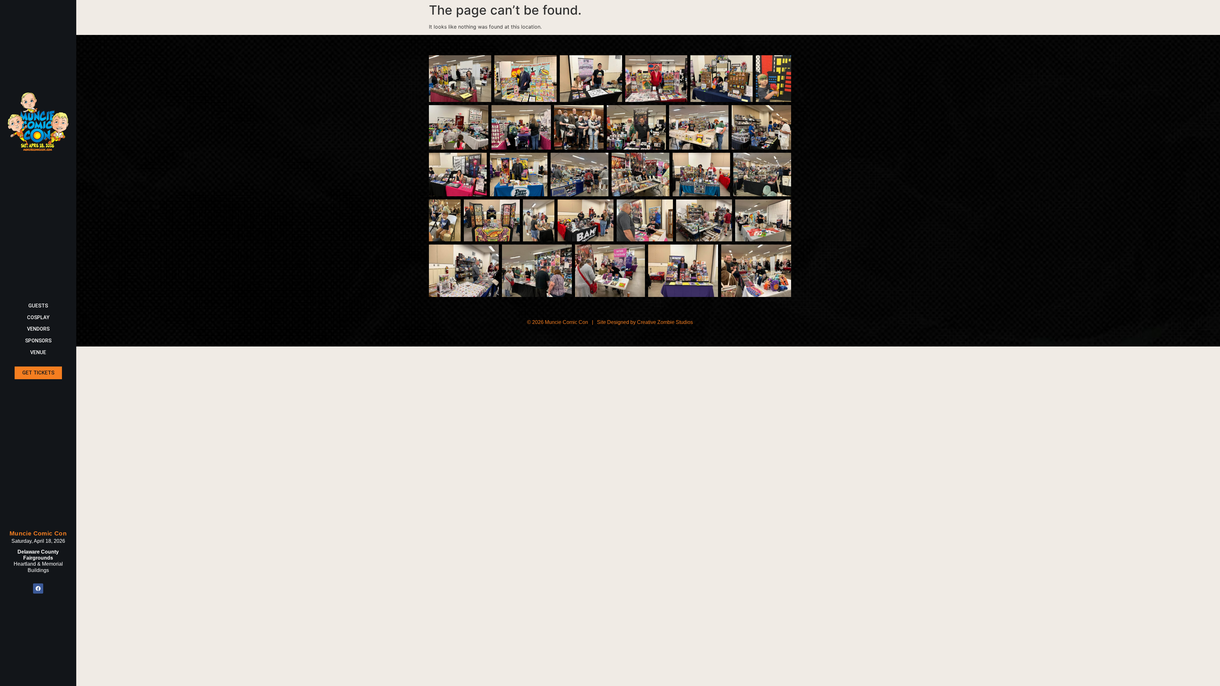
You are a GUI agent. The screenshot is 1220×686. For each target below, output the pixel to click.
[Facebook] (38, 588)
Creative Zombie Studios (665, 322)
